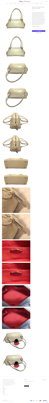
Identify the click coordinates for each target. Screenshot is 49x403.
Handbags (11, 3)
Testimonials (4, 388)
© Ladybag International (5, 400)
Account (41, 1)
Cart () (46, 1)
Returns (4, 390)
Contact (4, 393)
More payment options (39, 32)
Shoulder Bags (14, 3)
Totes (25, 3)
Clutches (18, 3)
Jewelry (32, 3)
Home (7, 3)
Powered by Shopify (10, 401)
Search (44, 1)
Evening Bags (22, 3)
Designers (41, 3)
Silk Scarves (29, 3)
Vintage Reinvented (36, 3)
